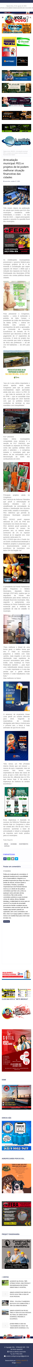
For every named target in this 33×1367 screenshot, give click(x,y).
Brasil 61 (10, 839)
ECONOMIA (14, 843)
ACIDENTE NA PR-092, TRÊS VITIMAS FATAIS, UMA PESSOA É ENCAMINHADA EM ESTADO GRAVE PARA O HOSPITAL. (20, 1283)
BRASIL (13, 150)
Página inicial (6, 150)
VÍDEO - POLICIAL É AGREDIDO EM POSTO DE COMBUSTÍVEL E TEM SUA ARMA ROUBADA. (20, 1302)
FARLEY (18, 1362)
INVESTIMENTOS (23, 843)
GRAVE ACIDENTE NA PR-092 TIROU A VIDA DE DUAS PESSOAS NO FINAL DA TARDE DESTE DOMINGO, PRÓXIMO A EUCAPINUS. (20, 1313)
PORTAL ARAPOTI (21, 1359)
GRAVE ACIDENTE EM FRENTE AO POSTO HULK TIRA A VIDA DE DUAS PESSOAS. (20, 1293)
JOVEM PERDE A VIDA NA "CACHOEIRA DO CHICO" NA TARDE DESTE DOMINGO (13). (19, 1325)
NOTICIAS (6, 845)
